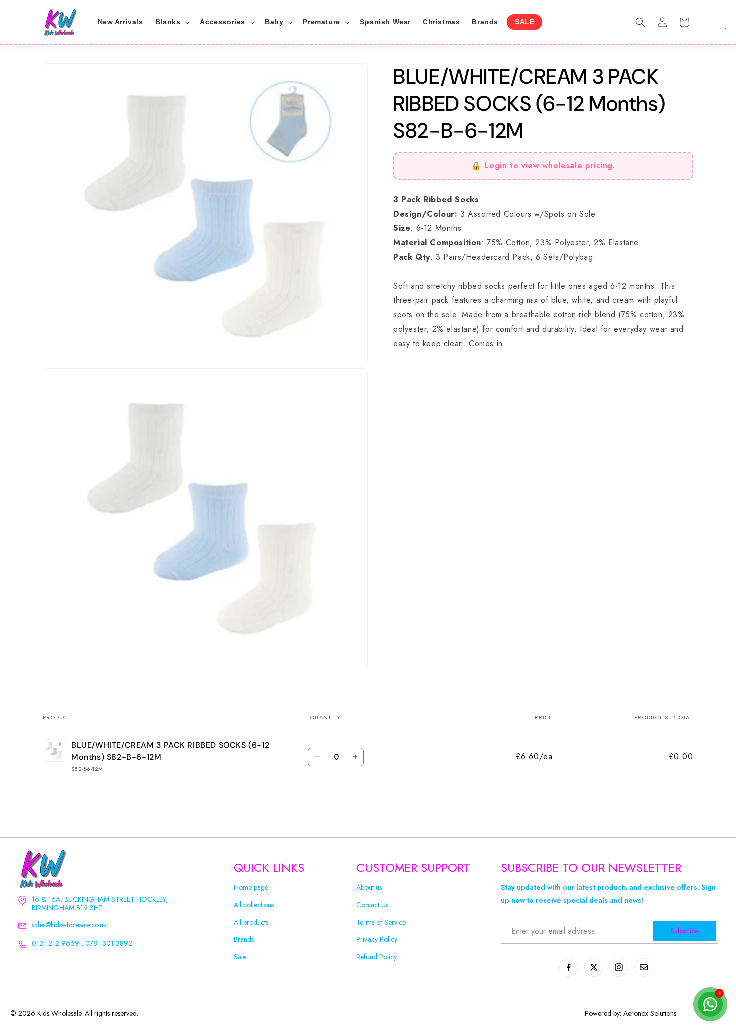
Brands (244, 939)
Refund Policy (376, 957)
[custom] (568, 967)
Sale (240, 957)
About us (369, 887)
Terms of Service (381, 922)
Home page (251, 887)
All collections (254, 905)
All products (251, 922)
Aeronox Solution (648, 1013)
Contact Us (372, 905)
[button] (171, 21)
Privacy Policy (376, 939)
